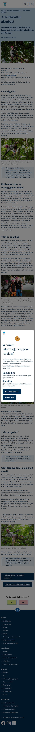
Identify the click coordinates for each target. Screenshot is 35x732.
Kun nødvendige (11, 392)
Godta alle (9, 397)
